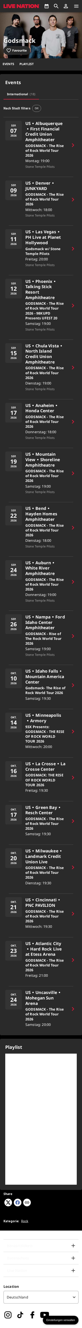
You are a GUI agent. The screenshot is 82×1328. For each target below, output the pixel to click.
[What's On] (46, 6)
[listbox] (41, 1297)
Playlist (26, 64)
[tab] (21, 94)
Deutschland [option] (17, 1297)
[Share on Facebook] (17, 1205)
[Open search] (56, 6)
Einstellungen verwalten (60, 1320)
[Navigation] (76, 6)
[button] (66, 6)
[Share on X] (8, 1205)
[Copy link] (27, 1203)
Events (8, 64)
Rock (24, 1221)
